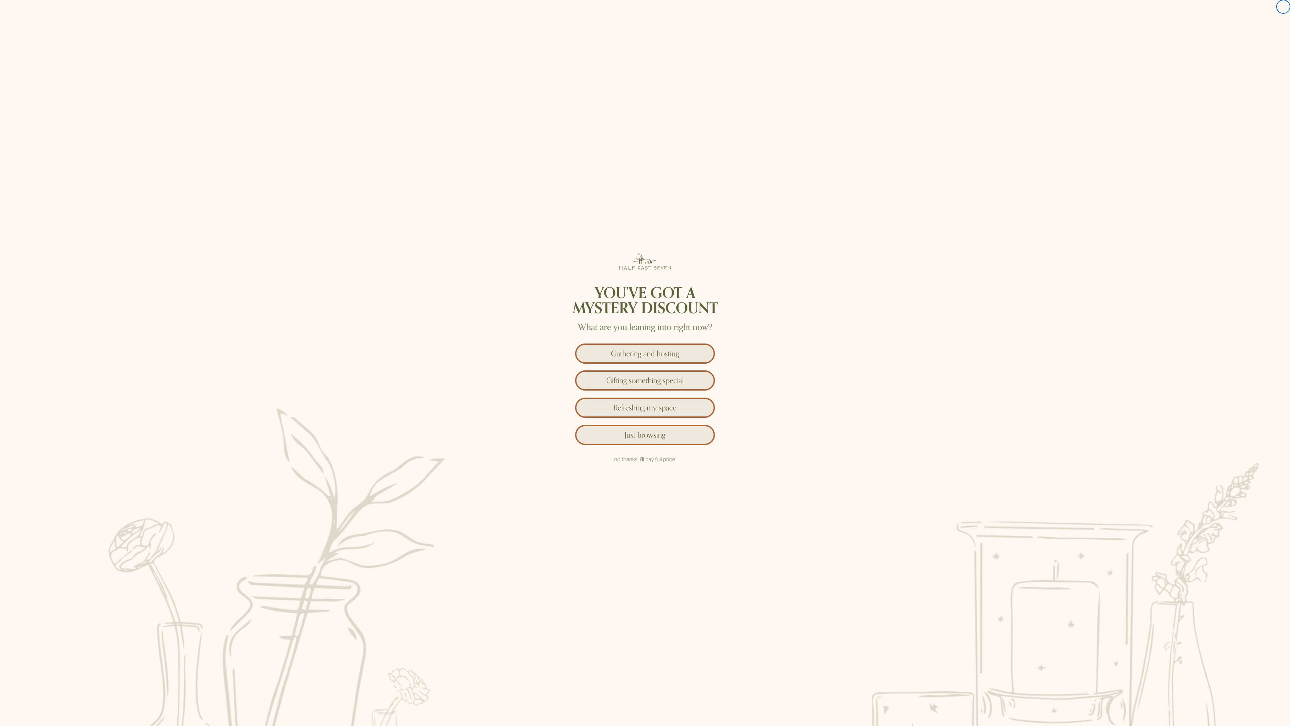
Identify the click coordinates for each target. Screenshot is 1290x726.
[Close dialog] (1283, 6)
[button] (645, 351)
